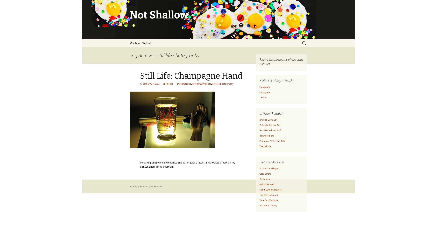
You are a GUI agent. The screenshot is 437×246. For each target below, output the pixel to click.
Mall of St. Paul (266, 184)
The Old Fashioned (268, 194)
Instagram (264, 92)
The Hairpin (265, 146)
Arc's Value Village (268, 168)
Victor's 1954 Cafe (268, 200)
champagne (185, 83)
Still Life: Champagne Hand (191, 76)
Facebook (264, 86)
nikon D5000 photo (201, 83)
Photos (169, 83)
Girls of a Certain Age (270, 125)
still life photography (223, 83)
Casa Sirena (265, 173)
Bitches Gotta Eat (268, 119)
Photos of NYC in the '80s (272, 140)
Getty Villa (264, 179)
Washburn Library (268, 205)
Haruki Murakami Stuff (270, 130)
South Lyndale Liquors (270, 189)
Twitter (263, 97)
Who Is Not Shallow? (140, 43)
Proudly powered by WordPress (146, 186)
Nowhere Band (266, 135)
